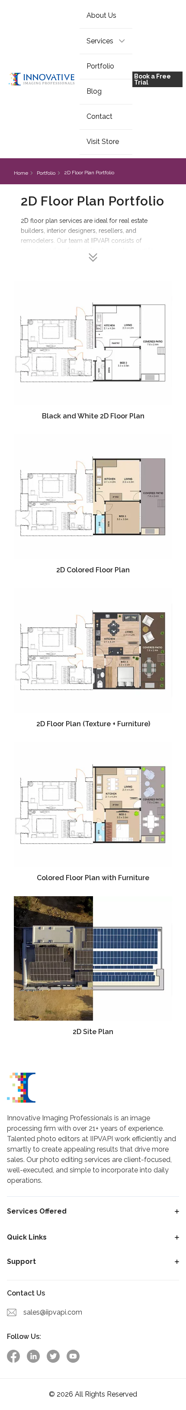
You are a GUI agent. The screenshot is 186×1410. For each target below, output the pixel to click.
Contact (99, 116)
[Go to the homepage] (41, 79)
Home (21, 173)
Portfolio (100, 66)
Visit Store (103, 141)
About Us (101, 15)
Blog (94, 91)
